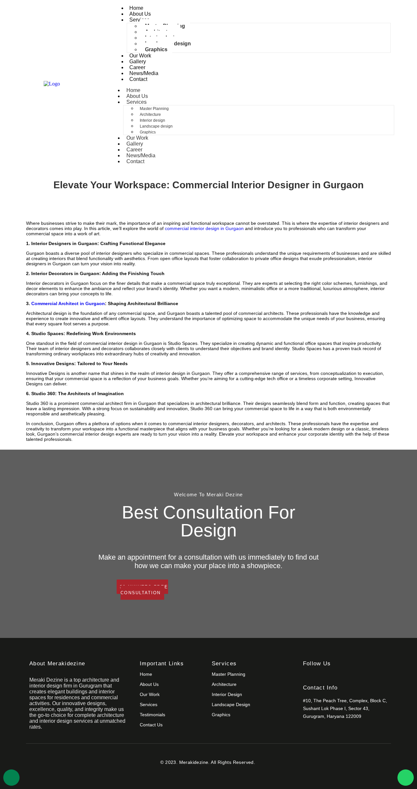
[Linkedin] (329, 675)
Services (139, 20)
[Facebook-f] (306, 675)
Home (136, 8)
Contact (138, 79)
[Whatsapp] (405, 777)
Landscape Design (231, 704)
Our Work (140, 55)
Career (137, 67)
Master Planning (154, 108)
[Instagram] (317, 675)
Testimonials (152, 714)
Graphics (156, 49)
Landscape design (156, 126)
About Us (140, 14)
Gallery (137, 61)
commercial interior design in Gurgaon (204, 228)
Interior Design (227, 694)
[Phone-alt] (11, 777)
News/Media (143, 73)
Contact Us (151, 724)
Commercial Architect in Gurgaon (68, 303)
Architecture (150, 114)
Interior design (152, 120)
